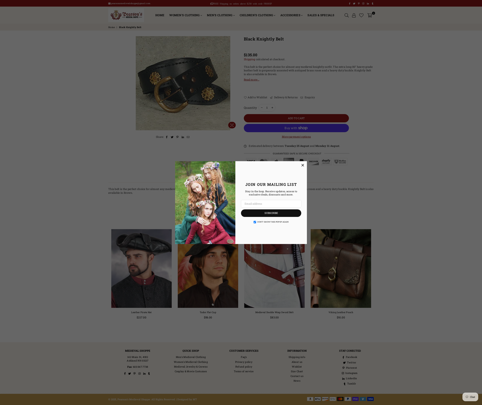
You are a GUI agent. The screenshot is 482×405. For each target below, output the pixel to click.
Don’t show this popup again (273, 222)
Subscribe (271, 213)
